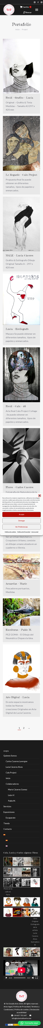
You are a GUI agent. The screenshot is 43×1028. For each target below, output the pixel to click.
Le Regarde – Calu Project (21, 174)
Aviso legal (8, 1007)
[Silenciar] (33, 978)
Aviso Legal (34, 532)
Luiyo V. (11, 795)
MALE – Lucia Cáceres (19, 255)
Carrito (27, 7)
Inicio (8, 778)
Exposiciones (9, 812)
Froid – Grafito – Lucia (19, 97)
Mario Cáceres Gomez (17, 789)
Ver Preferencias (21, 527)
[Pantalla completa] (36, 978)
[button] (39, 495)
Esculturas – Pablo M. (19, 629)
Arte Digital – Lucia (17, 697)
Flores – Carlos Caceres (19, 487)
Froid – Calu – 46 (16, 406)
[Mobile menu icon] (37, 10)
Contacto (7, 829)
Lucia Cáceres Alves (14, 767)
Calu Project (11, 772)
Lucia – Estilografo (17, 328)
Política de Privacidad (23, 532)
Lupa (18, 66)
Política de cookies (10, 532)
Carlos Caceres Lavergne (16, 761)
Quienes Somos (10, 756)
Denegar (21, 521)
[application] (21, 970)
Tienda (6, 823)
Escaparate (10, 818)
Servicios (7, 806)
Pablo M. (11, 801)
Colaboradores (12, 784)
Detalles (24, 66)
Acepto (21, 514)
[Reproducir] (6, 978)
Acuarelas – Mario (16, 583)
